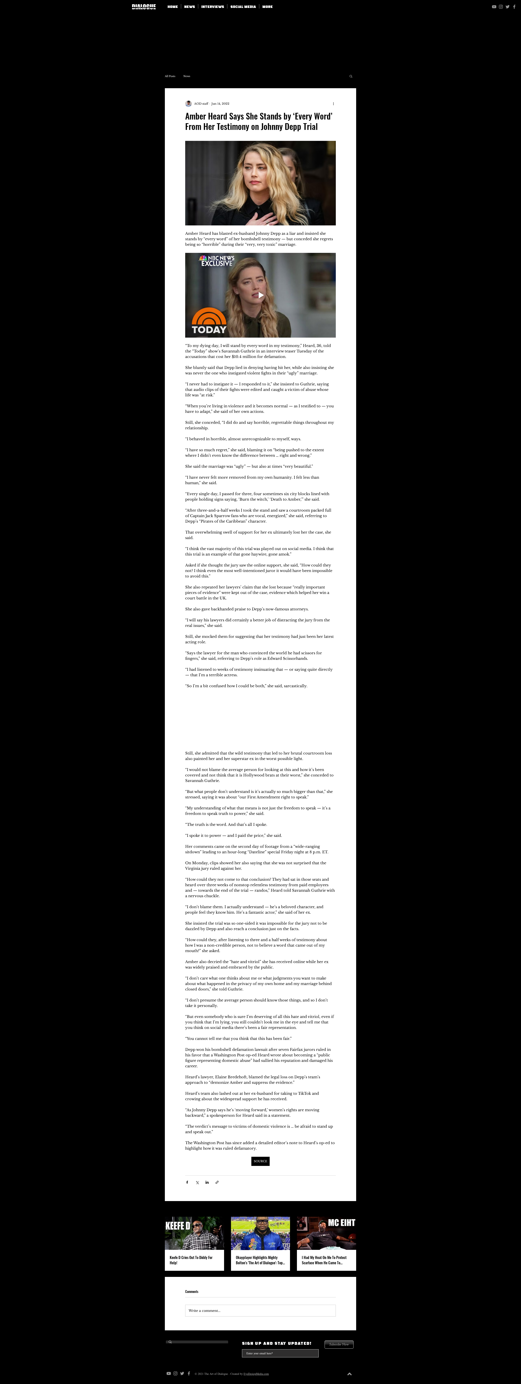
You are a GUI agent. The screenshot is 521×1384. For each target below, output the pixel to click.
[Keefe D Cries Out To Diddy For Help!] (194, 1234)
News (186, 76)
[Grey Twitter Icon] (507, 6)
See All (351, 1210)
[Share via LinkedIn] (207, 1183)
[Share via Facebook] (187, 1183)
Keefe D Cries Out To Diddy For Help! (191, 1261)
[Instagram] (500, 6)
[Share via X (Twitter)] (197, 1183)
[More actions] (333, 103)
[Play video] (260, 295)
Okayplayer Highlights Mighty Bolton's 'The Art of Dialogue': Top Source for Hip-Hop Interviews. (259, 1261)
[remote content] (260, 720)
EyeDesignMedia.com (256, 1374)
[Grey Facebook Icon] (514, 6)
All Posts (170, 76)
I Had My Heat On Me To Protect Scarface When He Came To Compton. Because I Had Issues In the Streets (326, 1261)
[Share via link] (217, 1183)
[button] (243, 6)
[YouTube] (494, 6)
